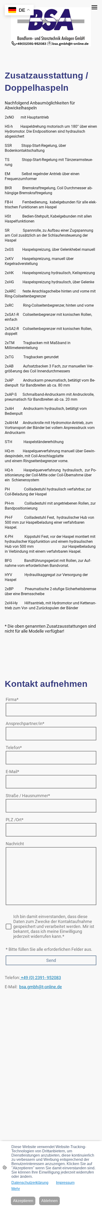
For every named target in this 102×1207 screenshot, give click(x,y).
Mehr (15, 1189)
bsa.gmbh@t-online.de (40, 986)
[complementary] (19, 10)
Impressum (65, 1183)
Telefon (14, 747)
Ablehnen (49, 1201)
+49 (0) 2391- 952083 (40, 977)
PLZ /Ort (14, 819)
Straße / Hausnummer (28, 795)
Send (51, 960)
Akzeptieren (23, 1201)
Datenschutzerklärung (29, 1183)
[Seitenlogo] (51, 26)
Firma (12, 699)
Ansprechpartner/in (25, 723)
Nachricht (15, 843)
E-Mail (12, 771)
